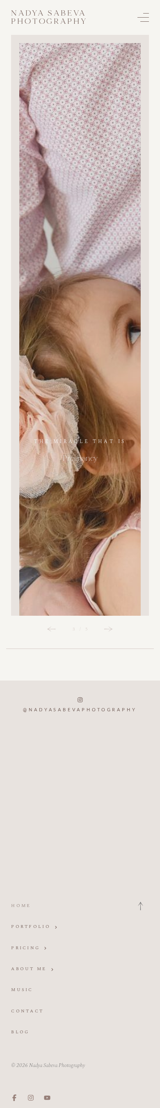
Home (21, 905)
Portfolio (30, 926)
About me (28, 968)
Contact (27, 1010)
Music (22, 989)
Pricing (25, 947)
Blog (20, 1031)
